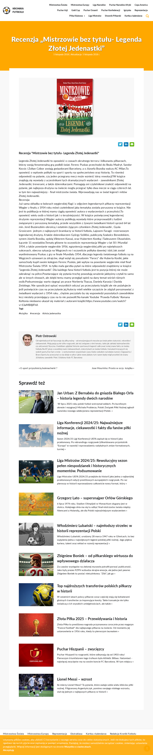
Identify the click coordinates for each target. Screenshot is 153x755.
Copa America (141, 5)
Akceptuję (8, 750)
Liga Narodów (99, 5)
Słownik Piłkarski (113, 16)
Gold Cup (75, 10)
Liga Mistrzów (94, 16)
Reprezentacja (141, 10)
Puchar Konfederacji (110, 10)
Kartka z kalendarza (133, 16)
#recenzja (35, 313)
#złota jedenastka (51, 313)
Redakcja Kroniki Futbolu (123, 734)
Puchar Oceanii (91, 10)
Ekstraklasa (76, 734)
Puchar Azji (62, 10)
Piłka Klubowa (76, 16)
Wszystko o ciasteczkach (77, 747)
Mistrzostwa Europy (80, 5)
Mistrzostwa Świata (58, 5)
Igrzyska (127, 10)
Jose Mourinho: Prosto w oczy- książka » (113, 368)
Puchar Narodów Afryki (120, 5)
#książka (23, 313)
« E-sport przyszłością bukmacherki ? (38, 368)
